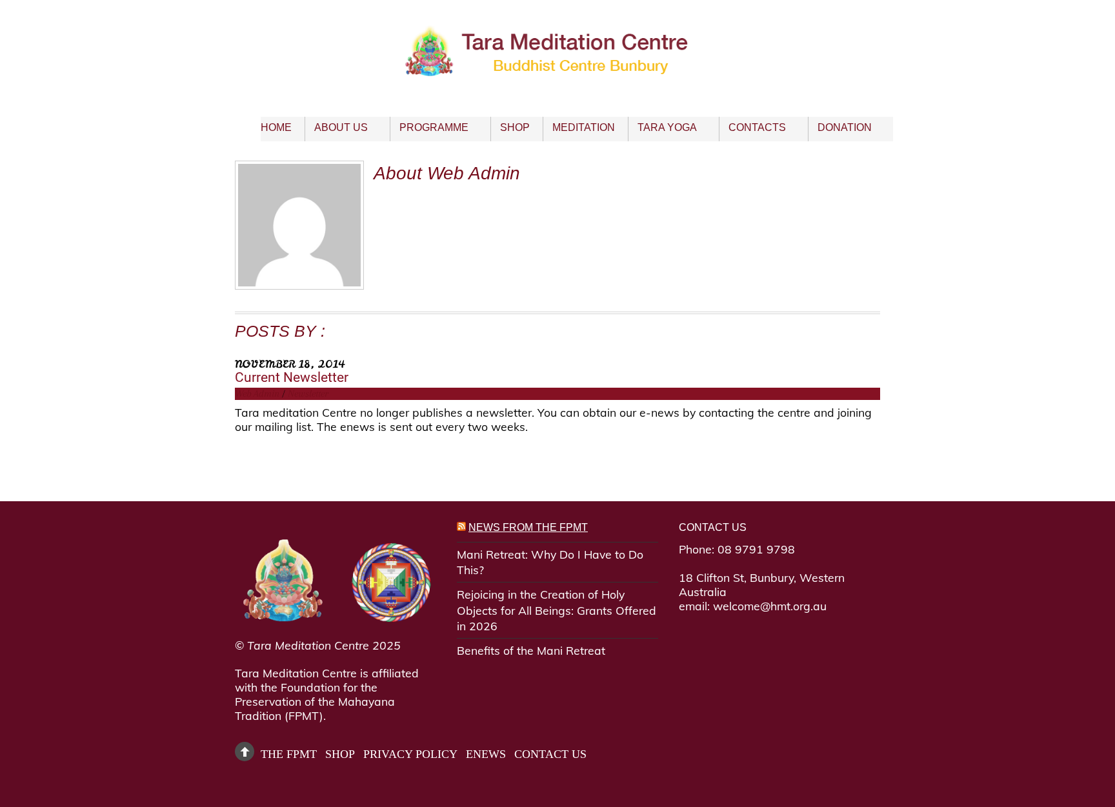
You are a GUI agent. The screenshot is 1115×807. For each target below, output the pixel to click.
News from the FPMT (528, 527)
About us (341, 127)
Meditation (583, 127)
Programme (433, 127)
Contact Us (550, 754)
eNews (486, 754)
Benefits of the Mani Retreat (531, 650)
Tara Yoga (667, 127)
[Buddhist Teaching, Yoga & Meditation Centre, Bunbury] (557, 66)
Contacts (757, 127)
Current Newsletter (291, 377)
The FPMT (289, 754)
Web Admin (257, 393)
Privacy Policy (410, 754)
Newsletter (308, 393)
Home (276, 127)
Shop (515, 127)
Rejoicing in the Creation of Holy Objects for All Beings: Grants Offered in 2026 (556, 610)
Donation (845, 127)
